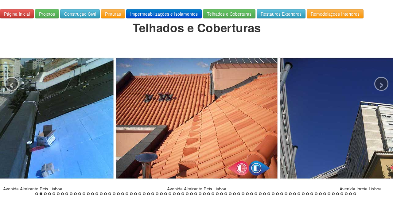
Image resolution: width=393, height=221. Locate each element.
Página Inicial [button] (17, 14)
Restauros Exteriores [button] (281, 14)
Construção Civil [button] (80, 14)
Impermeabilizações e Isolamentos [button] (164, 14)
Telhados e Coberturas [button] (229, 14)
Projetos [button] (47, 14)
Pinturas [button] (113, 14)
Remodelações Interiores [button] (335, 14)
